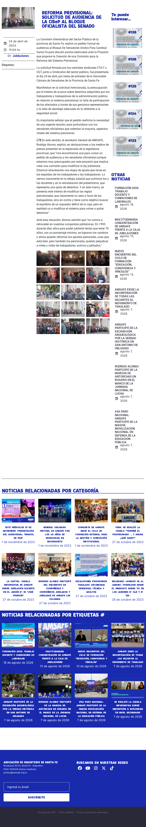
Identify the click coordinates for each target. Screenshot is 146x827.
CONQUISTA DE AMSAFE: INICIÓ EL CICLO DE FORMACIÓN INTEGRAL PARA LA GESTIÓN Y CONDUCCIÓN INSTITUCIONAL (91, 534)
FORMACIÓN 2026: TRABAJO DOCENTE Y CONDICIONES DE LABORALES (18, 655)
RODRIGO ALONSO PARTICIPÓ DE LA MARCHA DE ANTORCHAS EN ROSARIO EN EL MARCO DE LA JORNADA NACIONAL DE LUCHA (54, 709)
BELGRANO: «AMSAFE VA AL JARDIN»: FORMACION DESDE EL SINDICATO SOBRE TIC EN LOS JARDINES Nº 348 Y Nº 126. (128, 588)
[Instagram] (96, 768)
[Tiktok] (111, 768)
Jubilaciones (21, 56)
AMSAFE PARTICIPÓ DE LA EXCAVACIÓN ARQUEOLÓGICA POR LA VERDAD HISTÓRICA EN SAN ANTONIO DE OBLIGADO (18, 709)
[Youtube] (88, 768)
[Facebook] (80, 768)
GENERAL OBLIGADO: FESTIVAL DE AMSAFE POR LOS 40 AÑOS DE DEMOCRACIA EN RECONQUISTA (55, 534)
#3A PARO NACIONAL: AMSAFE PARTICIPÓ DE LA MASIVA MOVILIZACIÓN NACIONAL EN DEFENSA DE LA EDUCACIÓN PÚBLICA (91, 709)
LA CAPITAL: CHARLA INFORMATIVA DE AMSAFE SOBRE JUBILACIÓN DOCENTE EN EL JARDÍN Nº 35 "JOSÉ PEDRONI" (18, 588)
